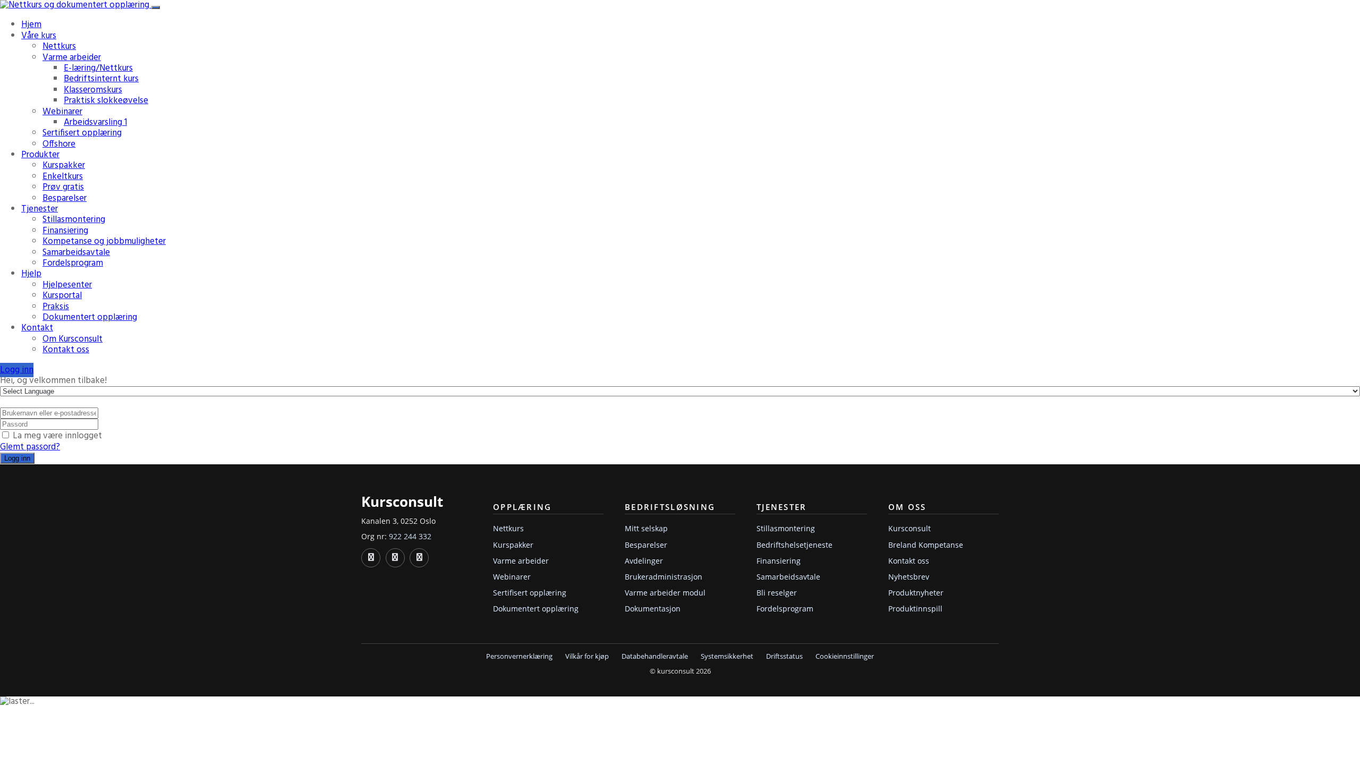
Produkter (40, 155)
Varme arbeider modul (665, 593)
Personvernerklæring (519, 656)
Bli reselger (776, 593)
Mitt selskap (646, 528)
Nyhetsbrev (908, 577)
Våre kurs (38, 36)
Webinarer (62, 112)
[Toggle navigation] (155, 7)
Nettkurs (59, 46)
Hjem (31, 25)
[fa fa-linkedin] (370, 557)
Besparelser (64, 198)
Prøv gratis (63, 187)
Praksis (55, 307)
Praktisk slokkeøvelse (106, 101)
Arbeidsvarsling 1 (95, 122)
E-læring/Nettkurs (98, 68)
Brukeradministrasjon (663, 577)
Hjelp (31, 274)
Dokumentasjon (653, 609)
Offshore (58, 144)
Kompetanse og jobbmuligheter (104, 241)
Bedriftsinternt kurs (101, 79)
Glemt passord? (30, 447)
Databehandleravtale (655, 656)
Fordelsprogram (72, 263)
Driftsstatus (784, 656)
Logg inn (16, 370)
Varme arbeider (71, 57)
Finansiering (65, 231)
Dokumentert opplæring (89, 317)
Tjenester (39, 209)
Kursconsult (909, 528)
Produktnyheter (916, 593)
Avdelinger (644, 561)
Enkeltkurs (62, 176)
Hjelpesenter (67, 285)
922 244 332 (410, 536)
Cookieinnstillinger (844, 656)
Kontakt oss (65, 350)
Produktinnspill (915, 609)
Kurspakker (63, 165)
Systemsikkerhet (727, 656)
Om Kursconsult (72, 339)
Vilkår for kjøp (587, 656)
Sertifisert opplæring (82, 133)
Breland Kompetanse (925, 545)
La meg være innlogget (57, 436)
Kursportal (62, 295)
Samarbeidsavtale (76, 252)
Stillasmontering (73, 219)
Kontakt (37, 328)
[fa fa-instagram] (419, 557)
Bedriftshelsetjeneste (794, 545)
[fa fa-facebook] (395, 557)
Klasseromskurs (93, 90)
